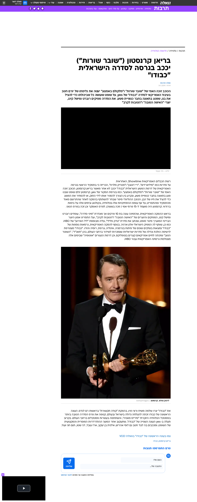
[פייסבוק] (30, 8)
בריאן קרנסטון (165, 441)
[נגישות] (4, 3)
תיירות (82, 3)
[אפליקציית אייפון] (38, 8)
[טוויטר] (34, 8)
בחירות (135, 3)
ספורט (145, 3)
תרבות (125, 3)
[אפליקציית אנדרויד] (42, 8)
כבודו (155, 441)
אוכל (100, 3)
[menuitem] (153, 2)
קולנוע (123, 9)
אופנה (60, 3)
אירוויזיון (139, 9)
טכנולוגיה (71, 3)
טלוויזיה (148, 9)
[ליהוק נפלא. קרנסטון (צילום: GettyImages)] (116, 325)
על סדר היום (114, 9)
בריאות (91, 3)
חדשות (154, 3)
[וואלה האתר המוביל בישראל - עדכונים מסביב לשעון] (165, 2)
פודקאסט (102, 9)
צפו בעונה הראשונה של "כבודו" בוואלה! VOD (145, 436)
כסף (108, 3)
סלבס (116, 3)
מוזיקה (131, 9)
